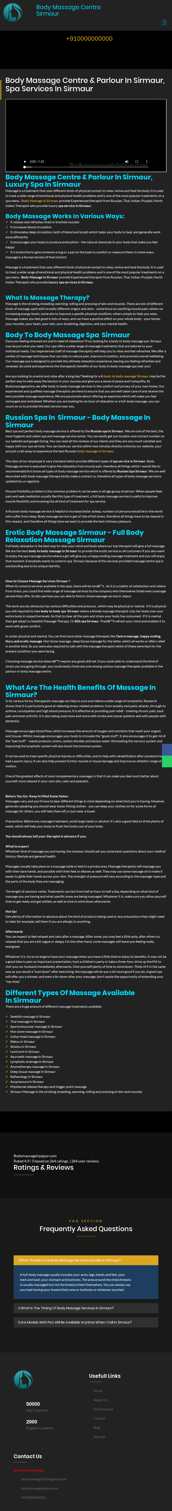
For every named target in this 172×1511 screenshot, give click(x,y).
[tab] (86, 1260)
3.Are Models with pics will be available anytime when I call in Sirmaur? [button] (75, 1322)
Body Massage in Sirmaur (40, 201)
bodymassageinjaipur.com (39, 1488)
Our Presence (103, 1409)
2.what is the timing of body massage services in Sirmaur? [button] (66, 1308)
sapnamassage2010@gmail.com (43, 1479)
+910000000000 (88, 38)
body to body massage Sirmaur (126, 376)
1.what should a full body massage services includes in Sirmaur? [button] (69, 1260)
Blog (97, 1427)
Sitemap (99, 1437)
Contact (99, 1418)
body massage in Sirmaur (95, 451)
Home (98, 1391)
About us (100, 1400)
